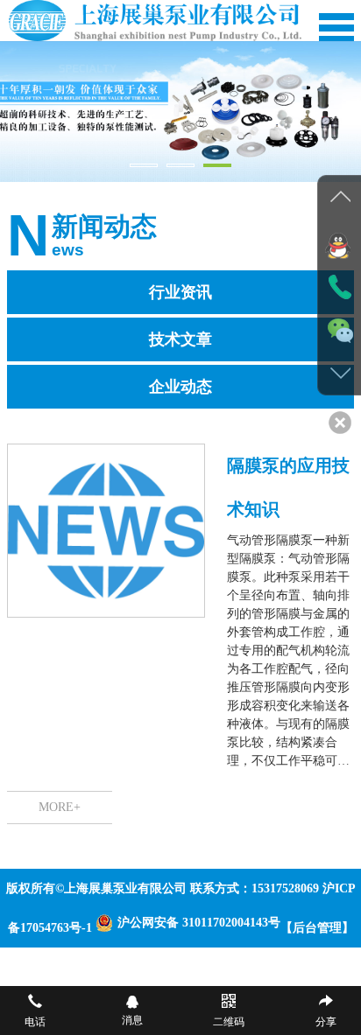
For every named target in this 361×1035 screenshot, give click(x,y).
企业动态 (180, 386)
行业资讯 (180, 292)
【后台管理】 (317, 927)
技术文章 (180, 339)
